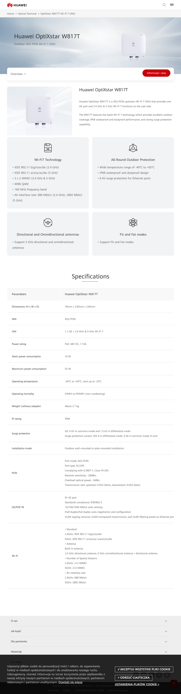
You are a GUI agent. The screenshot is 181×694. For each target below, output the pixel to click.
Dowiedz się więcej (70, 682)
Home (10, 13)
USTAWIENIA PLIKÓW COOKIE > (137, 684)
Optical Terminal (27, 13)
